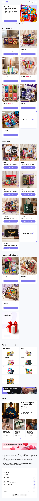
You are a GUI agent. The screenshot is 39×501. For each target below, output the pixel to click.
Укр (29, 491)
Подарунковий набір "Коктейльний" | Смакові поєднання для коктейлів (18, 304)
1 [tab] (16, 23)
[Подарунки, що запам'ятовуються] (7, 424)
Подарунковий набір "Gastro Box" (27, 277)
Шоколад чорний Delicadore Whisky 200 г (12, 245)
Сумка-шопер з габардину (26, 218)
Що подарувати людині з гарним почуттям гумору (30, 432)
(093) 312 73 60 (6, 477)
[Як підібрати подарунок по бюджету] (19, 424)
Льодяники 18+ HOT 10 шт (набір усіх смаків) (30, 77)
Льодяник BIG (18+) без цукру (9, 77)
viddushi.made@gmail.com (9, 484)
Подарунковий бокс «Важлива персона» (29, 51)
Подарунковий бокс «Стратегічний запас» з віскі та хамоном (15, 191)
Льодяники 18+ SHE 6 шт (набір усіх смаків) (12, 104)
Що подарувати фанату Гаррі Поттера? (28, 405)
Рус (31, 491)
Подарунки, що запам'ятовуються (6, 432)
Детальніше (6, 390)
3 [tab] (19, 23)
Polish (34, 491)
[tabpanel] (19, 13)
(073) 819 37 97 (6, 481)
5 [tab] (22, 23)
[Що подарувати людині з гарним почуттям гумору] (31, 424)
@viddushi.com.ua (7, 447)
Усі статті (19, 438)
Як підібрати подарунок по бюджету (17, 432)
